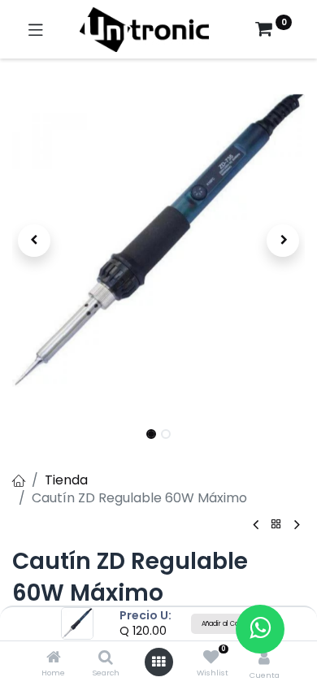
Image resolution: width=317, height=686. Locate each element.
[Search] (105, 658)
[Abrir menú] (158, 661)
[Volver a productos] (276, 524)
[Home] (53, 658)
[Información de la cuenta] (264, 658)
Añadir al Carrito (227, 623)
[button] (34, 240)
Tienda (66, 480)
